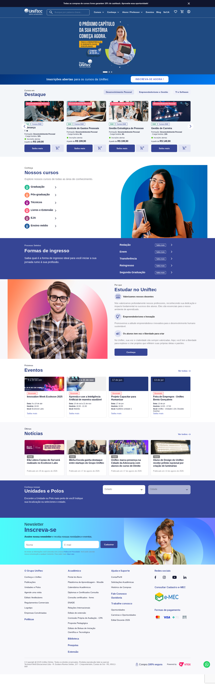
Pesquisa (73, 645)
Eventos (150, 12)
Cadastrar (109, 544)
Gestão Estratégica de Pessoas (126, 128)
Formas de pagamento (167, 609)
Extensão (73, 652)
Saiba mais (37, 148)
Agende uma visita (33, 592)
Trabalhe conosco (121, 603)
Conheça (131, 352)
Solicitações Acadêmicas (122, 582)
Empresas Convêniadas (35, 613)
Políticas (29, 619)
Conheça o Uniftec (33, 577)
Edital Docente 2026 (120, 620)
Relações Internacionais (79, 608)
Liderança (30, 127)
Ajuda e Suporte (120, 570)
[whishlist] (60, 104)
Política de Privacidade (72, 552)
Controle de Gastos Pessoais (83, 128)
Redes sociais (163, 570)
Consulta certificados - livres (81, 597)
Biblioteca (73, 638)
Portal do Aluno (75, 577)
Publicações (30, 582)
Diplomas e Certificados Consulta (83, 592)
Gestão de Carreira (161, 128)
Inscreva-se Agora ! (149, 79)
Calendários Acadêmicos (79, 587)
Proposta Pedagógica (78, 623)
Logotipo (28, 608)
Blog (158, 12)
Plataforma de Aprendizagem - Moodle (86, 582)
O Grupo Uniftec (33, 570)
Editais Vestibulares (33, 597)
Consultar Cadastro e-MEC (170, 587)
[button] (121, 489)
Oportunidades (118, 610)
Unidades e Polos (32, 587)
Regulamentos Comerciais (36, 602)
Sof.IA (166, 12)
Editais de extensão (77, 613)
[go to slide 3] (111, 72)
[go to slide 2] (107, 72)
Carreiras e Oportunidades (123, 615)
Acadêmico (74, 570)
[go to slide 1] (103, 72)
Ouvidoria (116, 597)
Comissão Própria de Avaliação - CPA (85, 618)
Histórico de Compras (121, 587)
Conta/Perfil (116, 577)
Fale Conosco (119, 594)
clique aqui (70, 554)
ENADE (71, 602)
